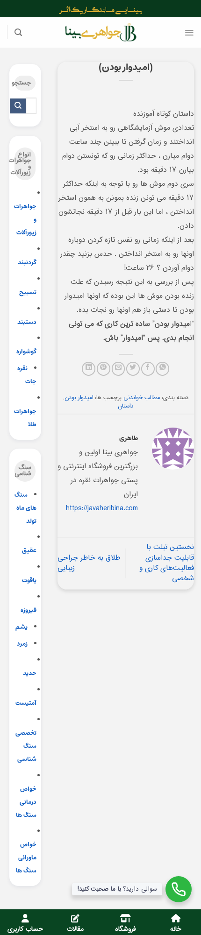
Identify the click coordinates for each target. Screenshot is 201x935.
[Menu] (189, 32)
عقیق (29, 550)
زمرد (22, 644)
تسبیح (27, 292)
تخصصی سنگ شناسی (25, 746)
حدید (29, 673)
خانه (175, 929)
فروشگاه (125, 929)
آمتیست (25, 703)
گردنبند (27, 262)
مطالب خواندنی (141, 398)
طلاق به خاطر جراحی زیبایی (88, 563)
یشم (21, 627)
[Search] (18, 32)
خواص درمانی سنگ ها (26, 802)
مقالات (75, 929)
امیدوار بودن (79, 398)
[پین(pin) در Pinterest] (103, 368)
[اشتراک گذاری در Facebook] (148, 368)
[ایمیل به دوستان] (118, 368)
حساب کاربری (25, 929)
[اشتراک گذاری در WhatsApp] (162, 368)
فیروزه (28, 610)
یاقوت (29, 580)
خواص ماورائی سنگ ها (26, 857)
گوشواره (26, 351)
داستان (125, 406)
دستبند (26, 322)
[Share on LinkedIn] (88, 368)
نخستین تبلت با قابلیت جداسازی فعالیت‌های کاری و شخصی (166, 563)
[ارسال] (18, 105)
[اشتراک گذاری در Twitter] (133, 368)
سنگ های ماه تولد (25, 508)
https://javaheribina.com (102, 508)
